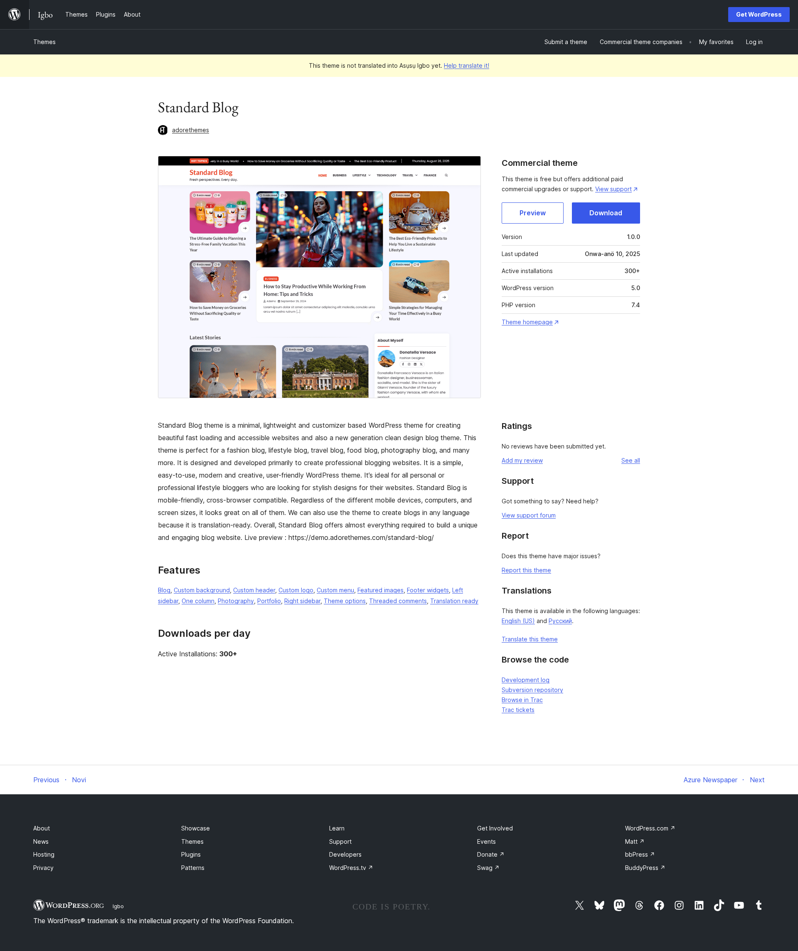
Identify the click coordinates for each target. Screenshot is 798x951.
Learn (337, 828)
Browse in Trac (522, 699)
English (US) (518, 620)
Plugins (191, 854)
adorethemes (190, 129)
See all (630, 460)
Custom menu (335, 590)
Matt (635, 841)
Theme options (345, 600)
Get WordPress (759, 14)
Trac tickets (518, 709)
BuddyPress (645, 867)
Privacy (43, 867)
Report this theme (526, 570)
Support (340, 841)
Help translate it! (466, 65)
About (41, 828)
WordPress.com (650, 828)
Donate (491, 854)
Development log (525, 679)
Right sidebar (302, 600)
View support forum (529, 515)
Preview (533, 213)
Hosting (43, 854)
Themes (44, 41)
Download (605, 213)
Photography (236, 600)
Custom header (254, 590)
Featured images (380, 590)
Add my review (522, 460)
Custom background (202, 590)
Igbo (118, 906)
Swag (488, 867)
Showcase (195, 828)
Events (486, 841)
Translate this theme (530, 639)
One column (198, 600)
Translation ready (454, 600)
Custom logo (295, 590)
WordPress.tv (351, 867)
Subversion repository (532, 689)
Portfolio (269, 600)
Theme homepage (527, 321)
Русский (560, 620)
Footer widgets (428, 590)
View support (613, 188)
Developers (345, 854)
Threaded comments (398, 600)
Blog (164, 590)
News (41, 841)
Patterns (192, 867)
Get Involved (495, 828)
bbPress (640, 854)
